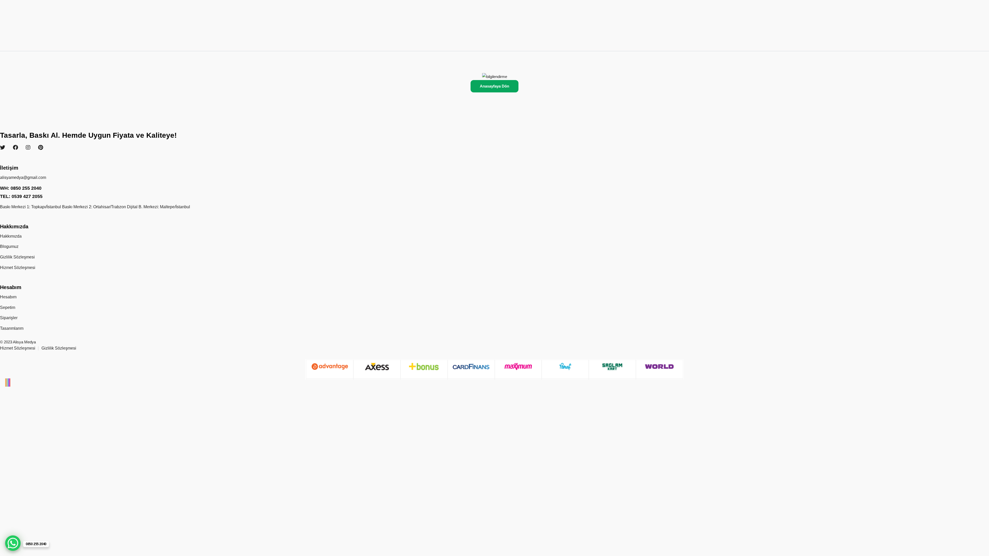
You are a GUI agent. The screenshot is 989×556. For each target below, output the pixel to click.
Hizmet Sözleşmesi (17, 267)
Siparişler (9, 318)
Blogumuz (9, 246)
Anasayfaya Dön (494, 86)
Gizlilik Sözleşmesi (17, 257)
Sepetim (7, 307)
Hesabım (8, 297)
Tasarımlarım (11, 328)
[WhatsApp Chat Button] (13, 543)
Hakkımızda (11, 236)
